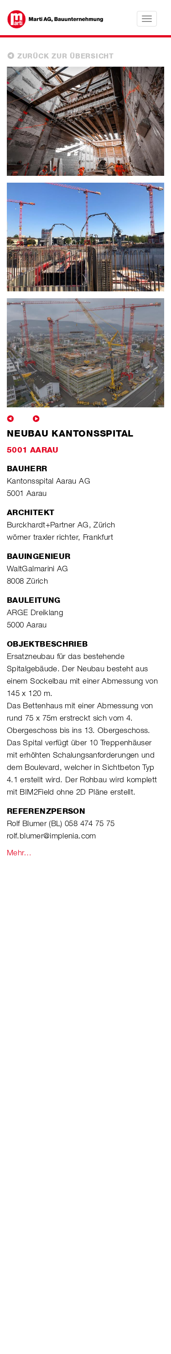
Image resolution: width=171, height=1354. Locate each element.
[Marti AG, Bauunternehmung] (50, 18)
